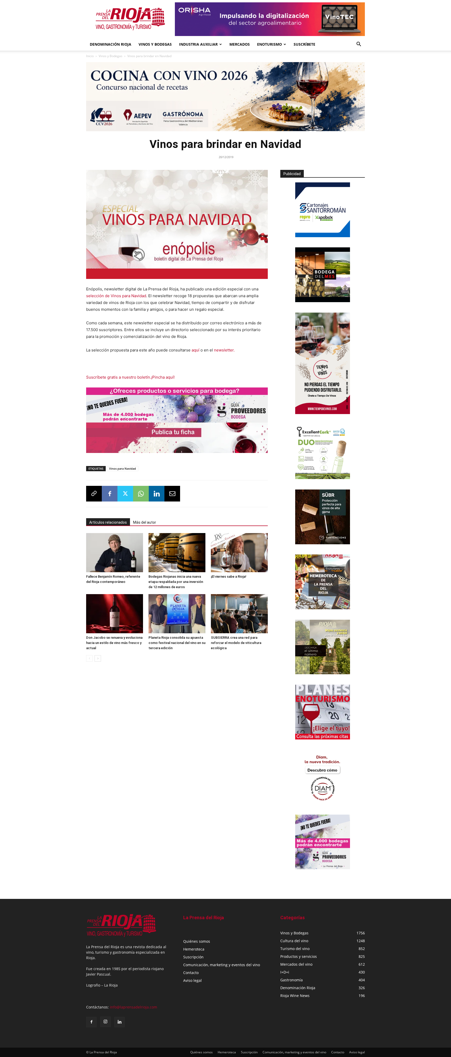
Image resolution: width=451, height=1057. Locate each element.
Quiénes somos (196, 941)
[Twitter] (125, 495)
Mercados (239, 44)
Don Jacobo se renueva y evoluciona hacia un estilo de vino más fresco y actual (114, 644)
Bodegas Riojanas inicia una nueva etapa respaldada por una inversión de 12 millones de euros (176, 583)
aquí (196, 350)
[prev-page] (89, 660)
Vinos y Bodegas (110, 56)
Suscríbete (304, 44)
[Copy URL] (94, 495)
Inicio (90, 56)
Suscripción (193, 956)
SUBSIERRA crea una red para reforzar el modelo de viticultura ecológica (236, 644)
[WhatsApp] (141, 495)
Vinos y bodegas (155, 44)
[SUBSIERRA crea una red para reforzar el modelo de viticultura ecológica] (239, 615)
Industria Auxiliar (198, 44)
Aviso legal (192, 980)
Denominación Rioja (110, 44)
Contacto (191, 972)
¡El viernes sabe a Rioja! (228, 578)
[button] (358, 44)
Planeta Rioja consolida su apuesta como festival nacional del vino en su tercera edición (177, 644)
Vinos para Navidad (122, 470)
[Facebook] (109, 495)
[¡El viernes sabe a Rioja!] (239, 554)
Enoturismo (269, 44)
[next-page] (97, 660)
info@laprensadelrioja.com (133, 1007)
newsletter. (224, 350)
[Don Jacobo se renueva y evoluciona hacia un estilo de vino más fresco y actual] (114, 615)
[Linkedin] (156, 495)
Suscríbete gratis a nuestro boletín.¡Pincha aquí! (130, 377)
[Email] (172, 495)
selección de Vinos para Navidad (116, 295)
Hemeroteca (193, 949)
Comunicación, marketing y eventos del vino (221, 964)
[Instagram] (105, 1022)
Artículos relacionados (108, 524)
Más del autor (144, 524)
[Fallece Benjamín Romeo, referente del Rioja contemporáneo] (114, 554)
